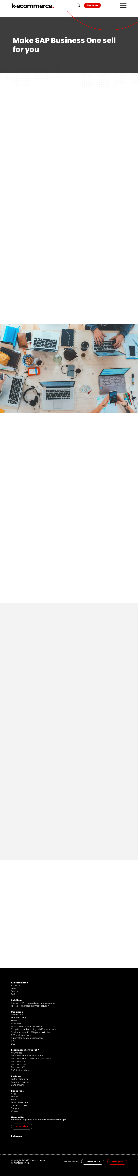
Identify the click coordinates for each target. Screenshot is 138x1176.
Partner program (19, 1079)
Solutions (16, 1000)
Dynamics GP (18, 1061)
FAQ (13, 994)
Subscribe (21, 1126)
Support (15, 1108)
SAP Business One (20, 1070)
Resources (17, 1090)
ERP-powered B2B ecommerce (26, 1026)
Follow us (16, 1136)
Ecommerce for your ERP (25, 1049)
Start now (92, 5)
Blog (13, 1093)
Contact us (92, 1161)
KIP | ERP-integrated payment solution (30, 1005)
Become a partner (20, 1082)
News (13, 988)
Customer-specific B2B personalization (31, 1032)
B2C (13, 1041)
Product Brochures (20, 1102)
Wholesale (16, 1023)
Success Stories (19, 1105)
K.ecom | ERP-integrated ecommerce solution (33, 1003)
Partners (16, 1076)
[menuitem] (117, 1162)
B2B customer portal (21, 1035)
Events (14, 1099)
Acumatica (16, 1052)
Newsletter (18, 1117)
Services (15, 991)
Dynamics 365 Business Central (27, 1055)
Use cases (17, 1011)
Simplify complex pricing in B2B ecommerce (33, 1029)
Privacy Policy (71, 1162)
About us (15, 985)
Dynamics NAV (18, 1064)
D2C (13, 1043)
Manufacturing (18, 1017)
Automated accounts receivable (27, 1038)
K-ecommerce (19, 982)
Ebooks (15, 1096)
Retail (14, 1020)
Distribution (17, 1014)
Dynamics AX (18, 1067)
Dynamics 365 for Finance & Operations (31, 1058)
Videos (14, 1111)
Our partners (17, 1084)
